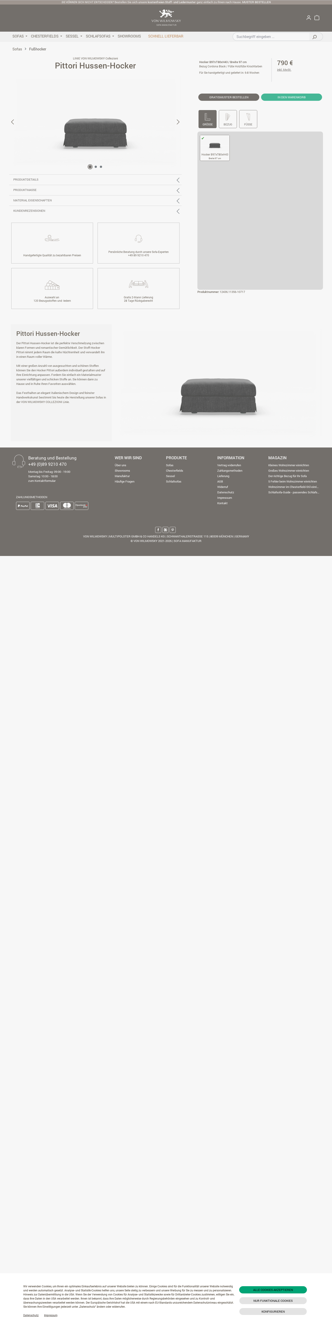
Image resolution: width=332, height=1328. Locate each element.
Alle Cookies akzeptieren (273, 1290)
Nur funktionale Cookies (273, 1301)
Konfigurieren (273, 1311)
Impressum (50, 1315)
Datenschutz (31, 1315)
